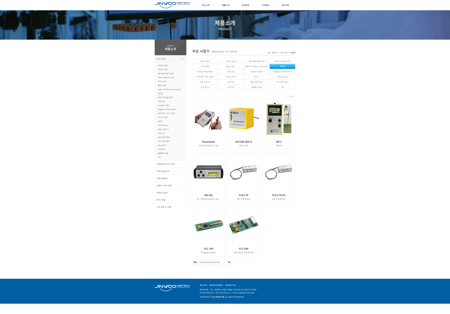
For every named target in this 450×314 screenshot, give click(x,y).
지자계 (282, 66)
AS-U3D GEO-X (244, 141)
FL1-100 (243, 248)
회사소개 (205, 5)
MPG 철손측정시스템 (256, 61)
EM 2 (279, 141)
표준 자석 (230, 82)
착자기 (256, 76)
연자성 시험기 (231, 61)
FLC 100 (208, 248)
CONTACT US (230, 285)
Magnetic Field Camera (282, 71)
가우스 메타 (205, 66)
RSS (292, 96)
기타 (282, 87)
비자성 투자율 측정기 (205, 71)
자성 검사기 (205, 87)
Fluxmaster (208, 141)
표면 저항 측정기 (256, 82)
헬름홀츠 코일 (256, 87)
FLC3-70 (243, 195)
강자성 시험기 (205, 61)
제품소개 (225, 5)
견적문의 (245, 5)
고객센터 (265, 5)
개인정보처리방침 (215, 285)
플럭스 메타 (231, 66)
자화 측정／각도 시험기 (205, 76)
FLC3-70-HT (279, 195)
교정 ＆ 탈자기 (205, 82)
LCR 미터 (230, 87)
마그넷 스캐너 (231, 76)
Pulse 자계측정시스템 (282, 61)
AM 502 (208, 195)
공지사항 (285, 5)
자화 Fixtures (282, 76)
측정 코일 (230, 71)
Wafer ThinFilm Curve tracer (256, 66)
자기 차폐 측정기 (282, 82)
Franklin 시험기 (257, 71)
